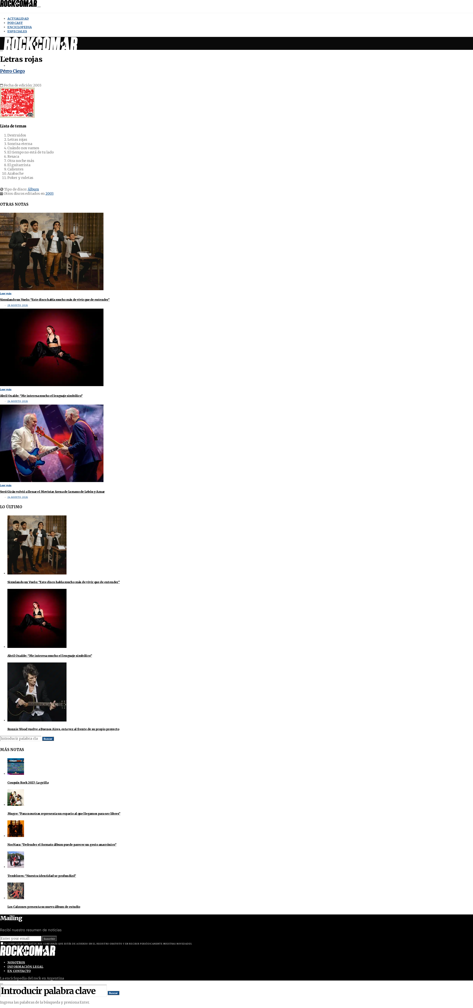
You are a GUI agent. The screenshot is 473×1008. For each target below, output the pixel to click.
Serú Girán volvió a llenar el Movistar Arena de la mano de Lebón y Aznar (52, 491)
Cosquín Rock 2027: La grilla (27, 782)
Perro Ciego (12, 71)
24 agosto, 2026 (17, 401)
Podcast (15, 23)
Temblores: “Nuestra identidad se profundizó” (41, 876)
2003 (49, 193)
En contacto (19, 971)
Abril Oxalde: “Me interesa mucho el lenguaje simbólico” (41, 396)
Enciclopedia (19, 27)
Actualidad (18, 18)
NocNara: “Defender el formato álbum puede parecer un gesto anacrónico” (61, 844)
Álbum (33, 189)
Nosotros (16, 962)
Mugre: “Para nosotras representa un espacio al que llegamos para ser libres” (63, 813)
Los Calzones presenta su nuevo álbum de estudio (43, 907)
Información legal (25, 967)
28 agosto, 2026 (17, 305)
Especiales (17, 31)
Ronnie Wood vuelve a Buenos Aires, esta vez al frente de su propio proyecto (63, 729)
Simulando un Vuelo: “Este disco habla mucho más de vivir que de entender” (55, 299)
